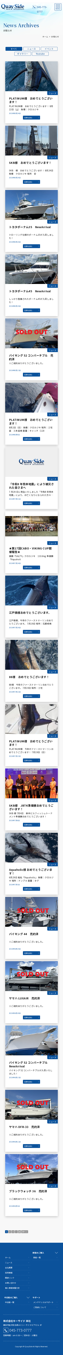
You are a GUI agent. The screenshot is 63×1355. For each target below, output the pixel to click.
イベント (49, 48)
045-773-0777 (42, 7)
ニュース (31, 48)
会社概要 (8, 1267)
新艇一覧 (37, 1257)
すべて (14, 48)
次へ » (24, 1231)
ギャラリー (22, 53)
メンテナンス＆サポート (43, 1302)
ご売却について (39, 1307)
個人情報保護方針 (12, 1288)
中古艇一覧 (9, 1302)
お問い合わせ (10, 1282)
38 (19, 1231)
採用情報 (8, 1272)
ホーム (45, 36)
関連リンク (9, 1277)
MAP (57, 1320)
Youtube (40, 53)
